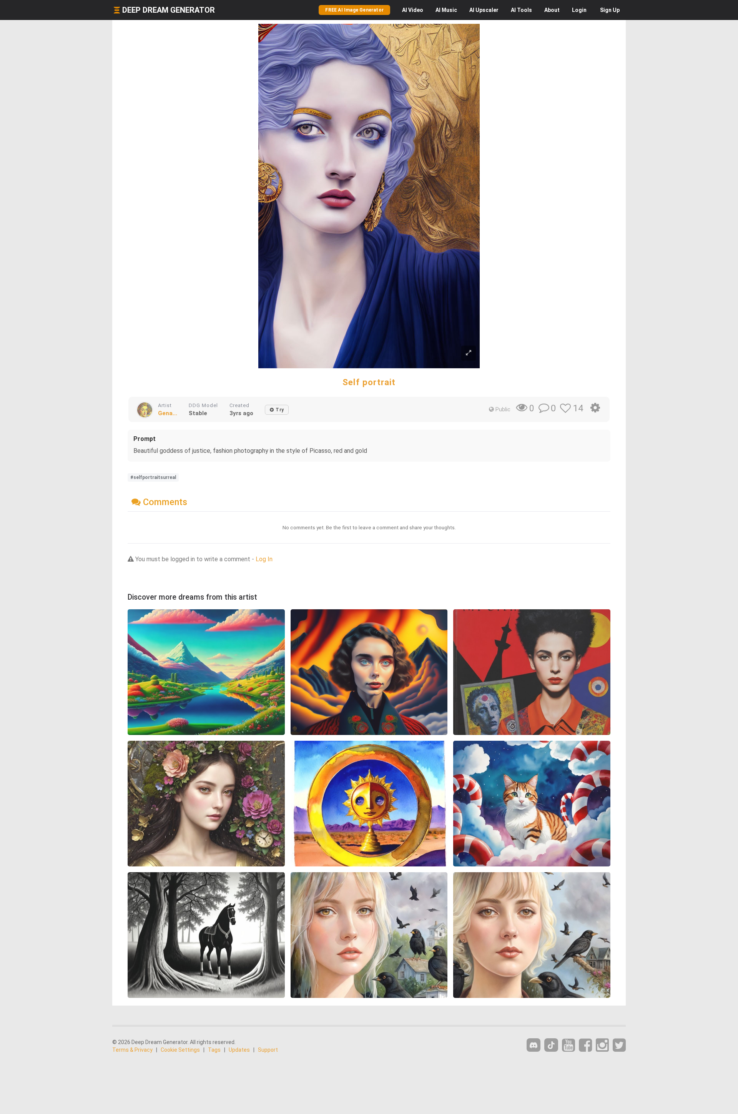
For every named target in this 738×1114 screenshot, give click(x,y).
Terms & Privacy (132, 1050)
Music (446, 10)
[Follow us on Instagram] (602, 1045)
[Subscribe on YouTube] (568, 1045)
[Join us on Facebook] (585, 1045)
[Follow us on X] (619, 1045)
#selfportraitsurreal (153, 477)
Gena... (167, 413)
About (552, 10)
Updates (239, 1050)
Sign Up (610, 10)
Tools (521, 10)
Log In (264, 559)
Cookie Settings (180, 1050)
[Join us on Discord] (533, 1045)
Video (412, 10)
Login (579, 10)
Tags (214, 1050)
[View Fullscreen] (468, 353)
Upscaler (484, 10)
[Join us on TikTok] (551, 1045)
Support (268, 1050)
